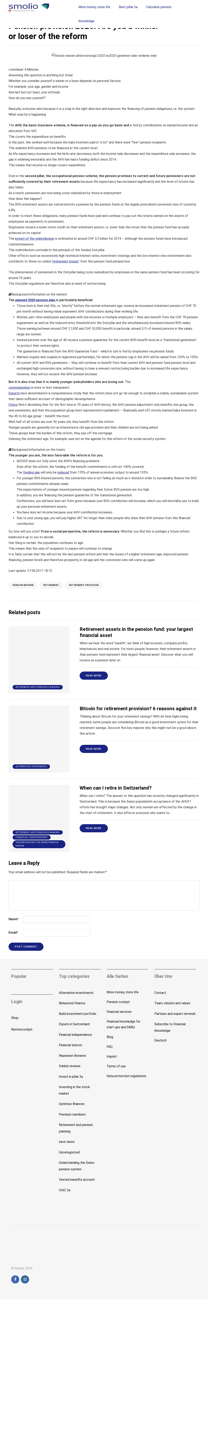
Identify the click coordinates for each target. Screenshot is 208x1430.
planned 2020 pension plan (35, 300)
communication (19, 388)
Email (13, 932)
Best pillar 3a (128, 7)
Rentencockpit (21, 1029)
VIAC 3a (64, 1190)
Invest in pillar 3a (71, 1077)
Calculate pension (158, 7)
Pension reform (23, 585)
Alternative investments (31, 766)
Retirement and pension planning (38, 687)
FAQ (110, 1047)
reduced (63, 472)
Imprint (112, 1056)
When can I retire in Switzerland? (116, 788)
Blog (110, 1037)
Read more (94, 675)
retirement (51, 585)
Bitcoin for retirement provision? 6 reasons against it (138, 708)
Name (14, 919)
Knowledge (86, 21)
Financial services (119, 1012)
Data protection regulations (126, 1076)
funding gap (31, 472)
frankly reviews (69, 1066)
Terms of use (116, 1066)
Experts (14, 393)
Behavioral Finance (72, 1003)
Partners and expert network (175, 1014)
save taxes (67, 1142)
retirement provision (84, 585)
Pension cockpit (118, 1002)
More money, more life (94, 7)
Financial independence (32, 837)
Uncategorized (69, 1152)
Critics (13, 405)
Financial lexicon (70, 1045)
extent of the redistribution (34, 239)
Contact (160, 993)
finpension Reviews (72, 1056)
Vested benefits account (77, 1180)
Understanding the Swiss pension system (37, 844)
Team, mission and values (172, 1003)
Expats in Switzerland (74, 1024)
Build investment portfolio (77, 1014)
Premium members (72, 1114)
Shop (14, 1018)
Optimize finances (71, 1104)
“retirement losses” (65, 261)
